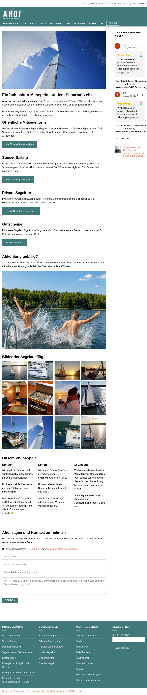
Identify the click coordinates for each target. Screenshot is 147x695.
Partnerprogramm (60, 691)
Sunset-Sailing (9, 641)
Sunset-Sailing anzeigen (18, 179)
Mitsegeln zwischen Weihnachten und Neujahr (15, 680)
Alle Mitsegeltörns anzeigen (19, 144)
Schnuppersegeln (48, 635)
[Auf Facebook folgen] (81, 4)
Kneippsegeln (9, 658)
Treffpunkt (56, 23)
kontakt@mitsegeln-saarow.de (62, 549)
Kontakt (93, 23)
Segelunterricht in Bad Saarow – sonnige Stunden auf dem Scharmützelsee (134, 151)
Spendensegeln (47, 663)
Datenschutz (19, 691)
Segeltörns (27, 23)
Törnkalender (10, 23)
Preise (43, 23)
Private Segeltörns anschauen (20, 211)
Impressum (7, 691)
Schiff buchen (83, 658)
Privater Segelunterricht (51, 646)
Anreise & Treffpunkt (86, 635)
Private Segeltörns (11, 635)
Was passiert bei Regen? (88, 674)
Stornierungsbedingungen (89, 680)
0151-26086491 (33, 549)
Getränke (80, 641)
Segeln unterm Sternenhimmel (17, 652)
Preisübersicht (83, 652)
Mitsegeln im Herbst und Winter (18, 672)
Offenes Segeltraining (50, 641)
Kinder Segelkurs (48, 652)
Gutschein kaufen (14, 242)
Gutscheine (79, 23)
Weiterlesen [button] (123, 73)
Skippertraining (46, 658)
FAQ (68, 23)
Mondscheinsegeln (12, 646)
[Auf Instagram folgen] (84, 4)
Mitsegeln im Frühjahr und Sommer (15, 665)
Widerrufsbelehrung (79, 691)
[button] (142, 46)
